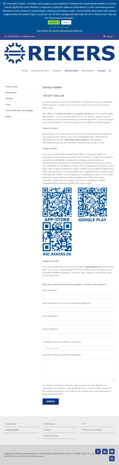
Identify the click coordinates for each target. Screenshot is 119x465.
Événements (49, 424)
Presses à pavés (51, 436)
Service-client (12, 87)
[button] (110, 70)
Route (8, 116)
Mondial (9, 98)
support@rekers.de (93, 267)
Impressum (39, 456)
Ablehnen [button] (66, 22)
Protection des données (92, 430)
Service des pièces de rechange (19, 110)
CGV (85, 424)
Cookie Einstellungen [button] (60, 27)
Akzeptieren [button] (54, 22)
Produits (47, 430)
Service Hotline (12, 430)
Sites (8, 104)
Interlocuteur (11, 93)
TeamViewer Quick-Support (76, 140)
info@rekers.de (28, 37)
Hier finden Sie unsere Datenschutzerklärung (59, 30)
